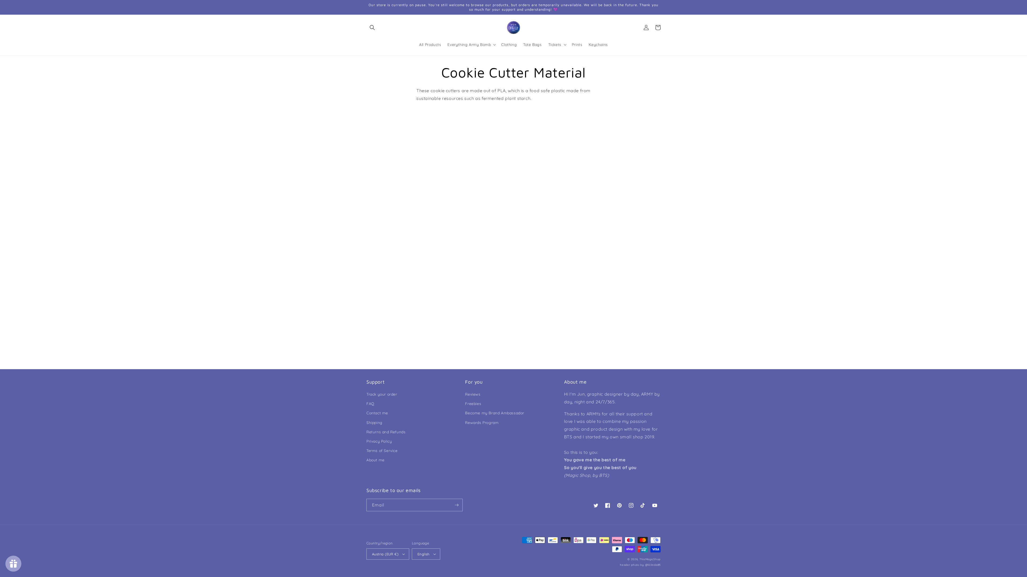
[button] (372, 27)
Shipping (374, 422)
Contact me (377, 413)
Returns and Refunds (385, 432)
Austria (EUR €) (385, 554)
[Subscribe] (456, 505)
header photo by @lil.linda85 (640, 565)
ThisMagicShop (650, 559)
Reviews (472, 394)
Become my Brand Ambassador (494, 413)
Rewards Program (482, 422)
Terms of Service (382, 450)
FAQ (370, 403)
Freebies (473, 403)
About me (375, 460)
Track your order (381, 394)
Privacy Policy (379, 441)
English (423, 554)
